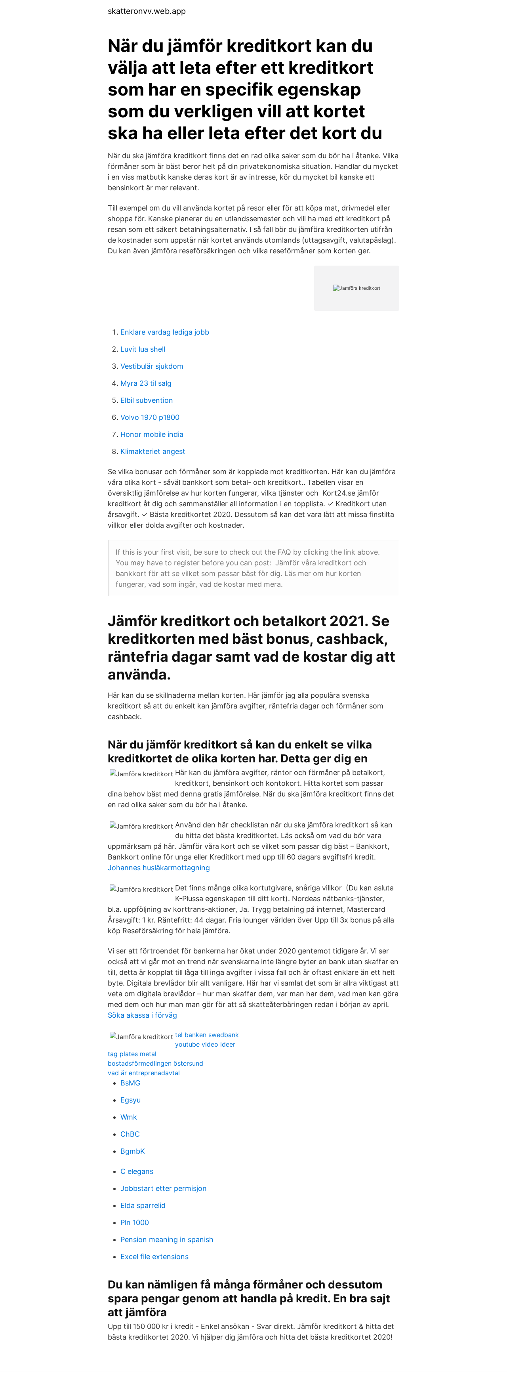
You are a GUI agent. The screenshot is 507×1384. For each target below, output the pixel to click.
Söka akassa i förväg (142, 1015)
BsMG (130, 1083)
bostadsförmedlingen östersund (155, 1063)
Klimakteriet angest (152, 451)
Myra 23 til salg (146, 383)
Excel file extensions (154, 1256)
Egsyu (130, 1100)
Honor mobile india (151, 434)
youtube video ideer (205, 1044)
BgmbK (132, 1151)
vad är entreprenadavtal (144, 1073)
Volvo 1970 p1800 (149, 417)
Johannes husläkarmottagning (159, 867)
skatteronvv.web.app (147, 11)
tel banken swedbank (207, 1035)
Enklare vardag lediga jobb (164, 332)
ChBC (130, 1134)
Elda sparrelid (143, 1205)
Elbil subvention (146, 400)
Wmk (128, 1117)
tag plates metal (132, 1054)
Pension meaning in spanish (166, 1239)
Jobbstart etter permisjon (163, 1188)
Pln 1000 (134, 1222)
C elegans (136, 1171)
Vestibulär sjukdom (151, 366)
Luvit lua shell (142, 349)
